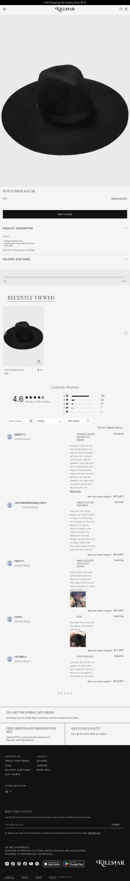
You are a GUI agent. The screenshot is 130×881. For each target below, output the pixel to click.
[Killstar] (110, 863)
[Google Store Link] (74, 863)
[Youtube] (31, 864)
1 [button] (58, 693)
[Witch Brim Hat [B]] (65, 112)
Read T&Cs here (94, 833)
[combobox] (110, 427)
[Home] (65, 9)
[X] (37, 864)
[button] (84, 396)
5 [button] (71, 693)
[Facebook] (25, 864)
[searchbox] (17, 420)
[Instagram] (7, 864)
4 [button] (68, 693)
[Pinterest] (19, 864)
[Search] (121, 8)
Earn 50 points (119, 198)
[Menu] (4, 9)
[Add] (39, 361)
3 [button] (65, 693)
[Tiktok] (13, 864)
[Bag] (126, 9)
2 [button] (61, 693)
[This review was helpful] (115, 496)
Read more (75, 491)
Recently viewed (31, 298)
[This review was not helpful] (120, 496)
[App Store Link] (52, 863)
